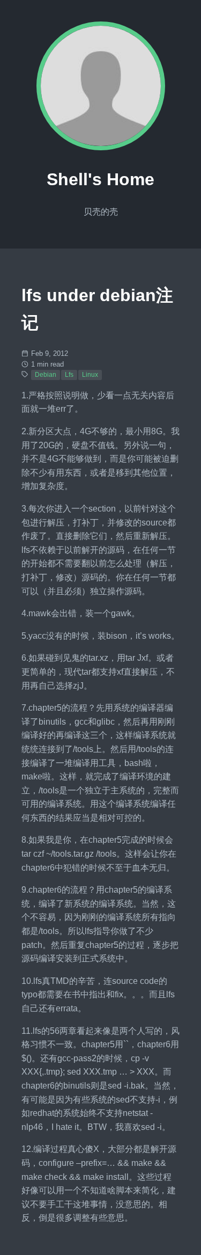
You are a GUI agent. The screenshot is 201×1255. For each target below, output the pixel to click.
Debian (45, 374)
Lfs (69, 374)
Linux (90, 374)
